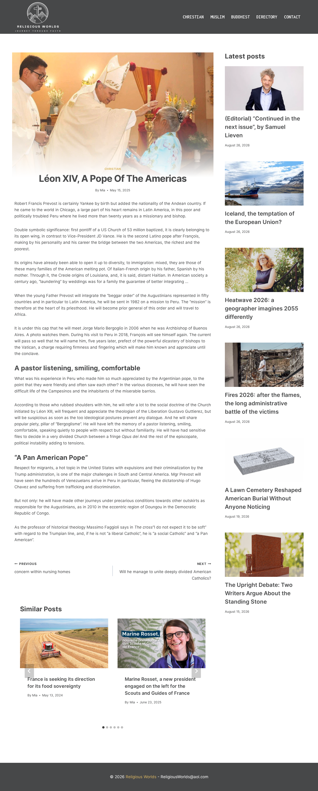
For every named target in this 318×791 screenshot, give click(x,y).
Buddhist (240, 16)
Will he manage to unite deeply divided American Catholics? (165, 571)
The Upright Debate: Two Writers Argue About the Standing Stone (259, 593)
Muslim (217, 16)
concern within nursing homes (42, 568)
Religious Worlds (141, 776)
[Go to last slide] (29, 671)
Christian (193, 16)
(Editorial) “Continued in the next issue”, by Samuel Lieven (262, 127)
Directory (266, 16)
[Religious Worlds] (37, 17)
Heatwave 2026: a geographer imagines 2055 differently (261, 308)
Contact (292, 16)
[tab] (103, 727)
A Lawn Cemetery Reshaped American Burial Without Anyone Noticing (263, 498)
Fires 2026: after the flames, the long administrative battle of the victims (263, 403)
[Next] (196, 671)
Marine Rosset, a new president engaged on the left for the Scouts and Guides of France (160, 686)
